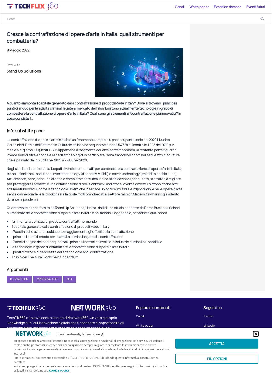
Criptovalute (47, 279)
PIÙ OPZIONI (217, 359)
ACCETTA (217, 343)
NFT (69, 279)
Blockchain (19, 279)
